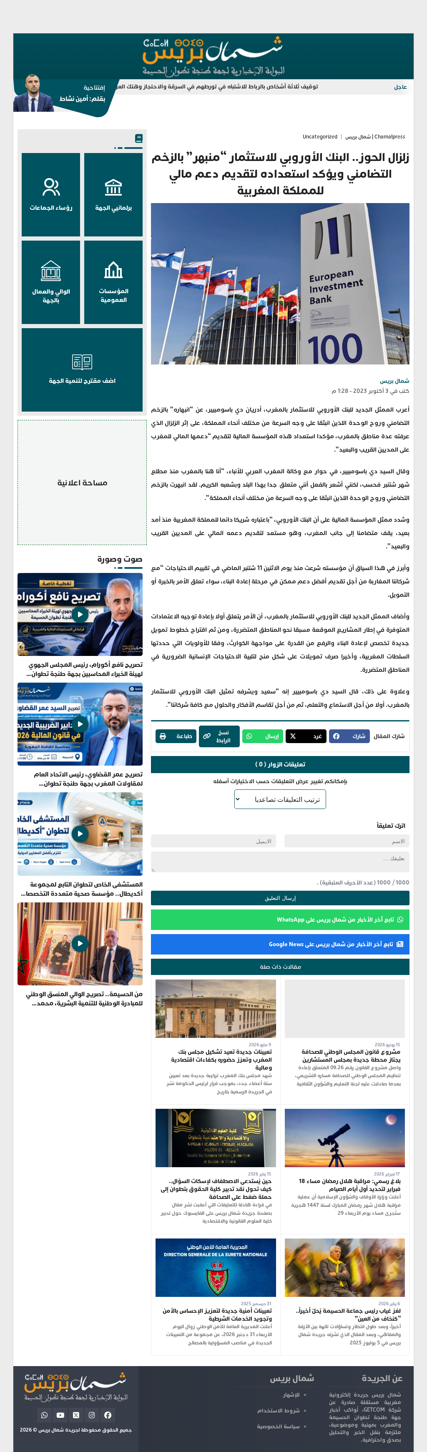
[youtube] (60, 1415)
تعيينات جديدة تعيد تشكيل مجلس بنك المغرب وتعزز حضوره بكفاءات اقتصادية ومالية (221, 1060)
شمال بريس (394, 381)
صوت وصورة (120, 559)
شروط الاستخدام (278, 1410)
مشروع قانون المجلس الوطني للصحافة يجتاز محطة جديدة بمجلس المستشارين (351, 1056)
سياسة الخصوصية (278, 1426)
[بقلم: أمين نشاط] (59, 95)
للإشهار (291, 1395)
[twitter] (76, 1415)
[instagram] (92, 1415)
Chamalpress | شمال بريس (375, 137)
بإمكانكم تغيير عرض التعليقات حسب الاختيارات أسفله (280, 781)
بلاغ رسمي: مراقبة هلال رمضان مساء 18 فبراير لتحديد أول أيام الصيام (350, 1185)
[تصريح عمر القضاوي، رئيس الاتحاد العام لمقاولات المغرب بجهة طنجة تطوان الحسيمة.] (80, 735)
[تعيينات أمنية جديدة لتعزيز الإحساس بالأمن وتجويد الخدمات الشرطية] (216, 1242)
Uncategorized (320, 137)
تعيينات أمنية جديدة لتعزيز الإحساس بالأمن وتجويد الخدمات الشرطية (217, 1315)
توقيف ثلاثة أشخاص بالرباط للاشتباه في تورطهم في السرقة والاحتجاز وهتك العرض (259, 86)
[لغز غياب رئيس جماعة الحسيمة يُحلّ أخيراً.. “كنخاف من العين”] (345, 1242)
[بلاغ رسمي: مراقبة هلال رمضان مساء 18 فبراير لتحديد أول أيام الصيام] (345, 1113)
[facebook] (107, 1415)
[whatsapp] (44, 1415)
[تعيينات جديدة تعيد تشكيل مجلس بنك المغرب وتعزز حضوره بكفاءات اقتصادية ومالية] (216, 983)
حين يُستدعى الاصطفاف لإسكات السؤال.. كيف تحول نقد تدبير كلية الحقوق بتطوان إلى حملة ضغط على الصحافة (216, 1189)
